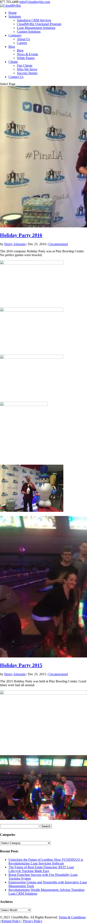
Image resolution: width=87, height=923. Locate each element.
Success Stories (27, 73)
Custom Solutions (29, 31)
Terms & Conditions (72, 917)
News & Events (27, 54)
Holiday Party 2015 (21, 665)
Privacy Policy (32, 921)
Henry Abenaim (15, 244)
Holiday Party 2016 (21, 235)
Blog (11, 46)
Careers (22, 43)
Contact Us (15, 77)
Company (15, 35)
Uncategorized (58, 244)
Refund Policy (11, 921)
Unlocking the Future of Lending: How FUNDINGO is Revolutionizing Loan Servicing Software (45, 861)
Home (12, 12)
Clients (13, 62)
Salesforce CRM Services (34, 20)
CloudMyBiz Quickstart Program (39, 24)
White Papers (26, 58)
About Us (23, 39)
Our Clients (24, 65)
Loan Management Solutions (36, 28)
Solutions (14, 16)
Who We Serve (27, 69)
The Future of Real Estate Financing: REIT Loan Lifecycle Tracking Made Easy (41, 869)
